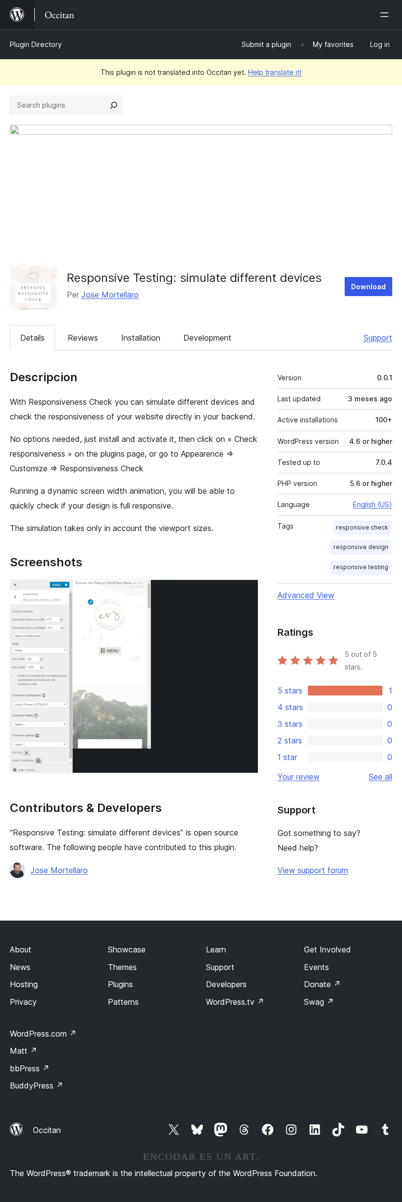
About (20, 949)
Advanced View (305, 595)
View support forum (312, 870)
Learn (216, 949)
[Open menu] (386, 14)
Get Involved (327, 949)
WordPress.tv (235, 1002)
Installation (140, 338)
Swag (319, 1002)
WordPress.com (43, 1034)
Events (316, 967)
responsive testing (360, 567)
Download (368, 286)
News (20, 967)
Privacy (23, 1002)
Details (32, 338)
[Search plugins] (114, 105)
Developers (226, 984)
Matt (23, 1051)
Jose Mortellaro (110, 295)
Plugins (120, 984)
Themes (122, 967)
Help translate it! (275, 72)
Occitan (47, 1130)
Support (378, 338)
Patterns (123, 1002)
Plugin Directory (36, 44)
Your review (298, 777)
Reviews (83, 338)
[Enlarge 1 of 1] (245, 593)
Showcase (127, 949)
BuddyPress (36, 1085)
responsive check (362, 527)
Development (207, 338)
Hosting (24, 984)
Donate (322, 984)
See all (380, 777)
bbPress (30, 1068)
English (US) (372, 504)
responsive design (360, 547)
